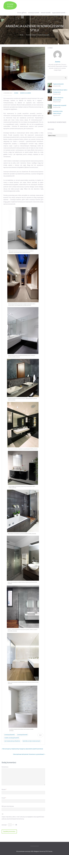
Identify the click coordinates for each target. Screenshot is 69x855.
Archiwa (50, 133)
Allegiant (36, 851)
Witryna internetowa (8, 806)
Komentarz (5, 767)
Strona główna (22, 13)
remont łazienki (45, 13)
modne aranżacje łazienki (11, 738)
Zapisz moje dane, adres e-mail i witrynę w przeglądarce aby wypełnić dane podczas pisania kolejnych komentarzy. (23, 818)
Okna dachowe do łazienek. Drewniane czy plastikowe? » (29, 754)
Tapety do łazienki (58, 84)
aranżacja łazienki (33, 13)
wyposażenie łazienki (58, 13)
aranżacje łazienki (22, 734)
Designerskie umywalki (59, 105)
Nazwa (4, 789)
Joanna (16, 93)
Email (4, 798)
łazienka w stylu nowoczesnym (31, 741)
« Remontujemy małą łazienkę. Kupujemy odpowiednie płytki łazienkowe (22, 749)
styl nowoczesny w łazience (12, 741)
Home (21, 35)
